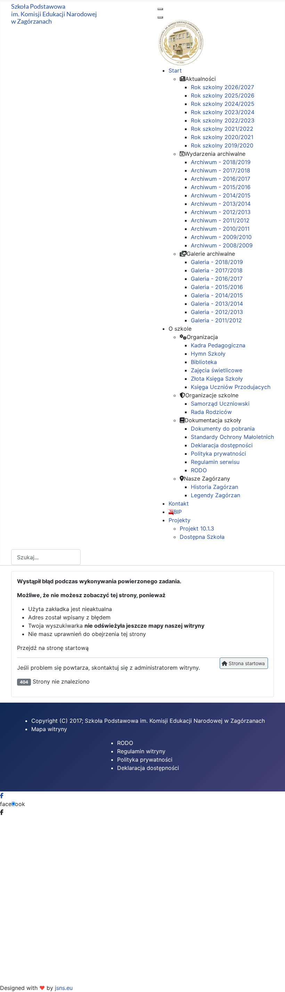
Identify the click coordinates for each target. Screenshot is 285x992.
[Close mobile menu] (160, 17)
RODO (125, 742)
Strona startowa (246, 663)
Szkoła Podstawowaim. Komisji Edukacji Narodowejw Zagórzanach (54, 13)
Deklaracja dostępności (148, 767)
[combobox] (46, 557)
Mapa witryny (49, 729)
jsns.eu (64, 987)
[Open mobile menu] (160, 9)
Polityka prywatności (144, 759)
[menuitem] (175, 70)
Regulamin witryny (141, 751)
